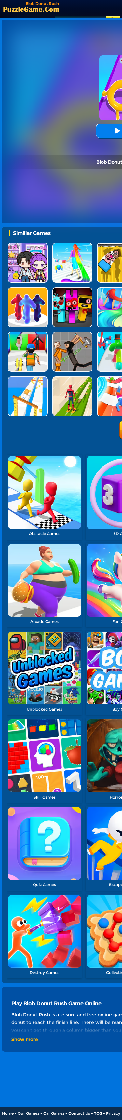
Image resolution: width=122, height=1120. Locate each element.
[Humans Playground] (72, 334)
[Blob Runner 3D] (28, 289)
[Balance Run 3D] (28, 378)
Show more (24, 1039)
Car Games (53, 1113)
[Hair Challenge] (72, 245)
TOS (98, 1113)
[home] (31, 9)
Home (8, 1113)
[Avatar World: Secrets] (28, 245)
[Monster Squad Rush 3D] (28, 334)
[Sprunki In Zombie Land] (72, 289)
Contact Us (79, 1113)
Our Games (28, 1113)
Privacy (113, 1113)
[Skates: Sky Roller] (72, 378)
